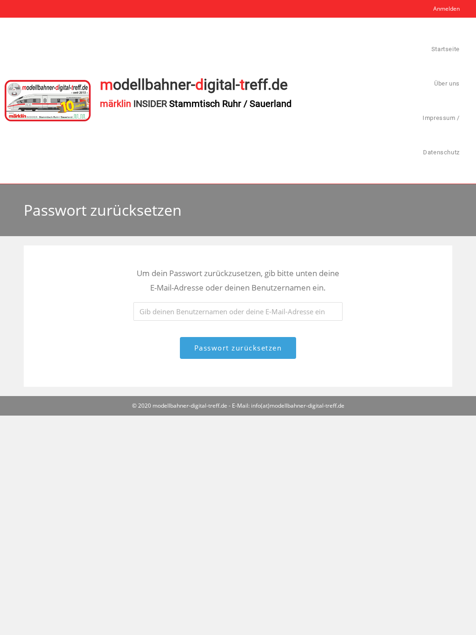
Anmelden (446, 9)
